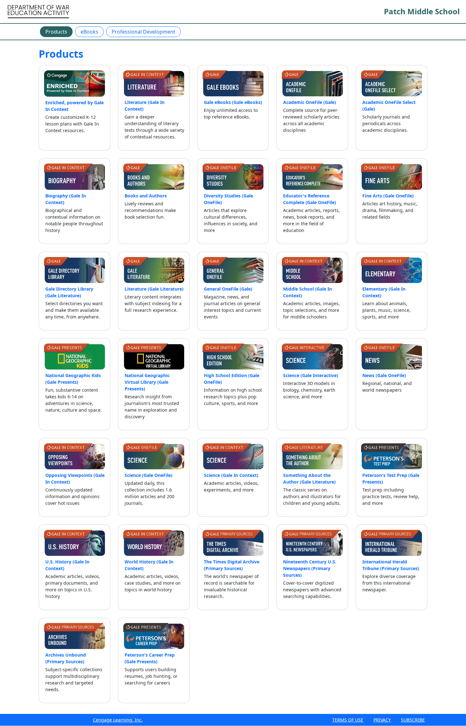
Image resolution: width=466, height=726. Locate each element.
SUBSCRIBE (413, 720)
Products (56, 31)
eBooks (89, 31)
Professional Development (143, 31)
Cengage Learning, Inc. (118, 720)
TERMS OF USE (347, 720)
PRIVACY (382, 720)
